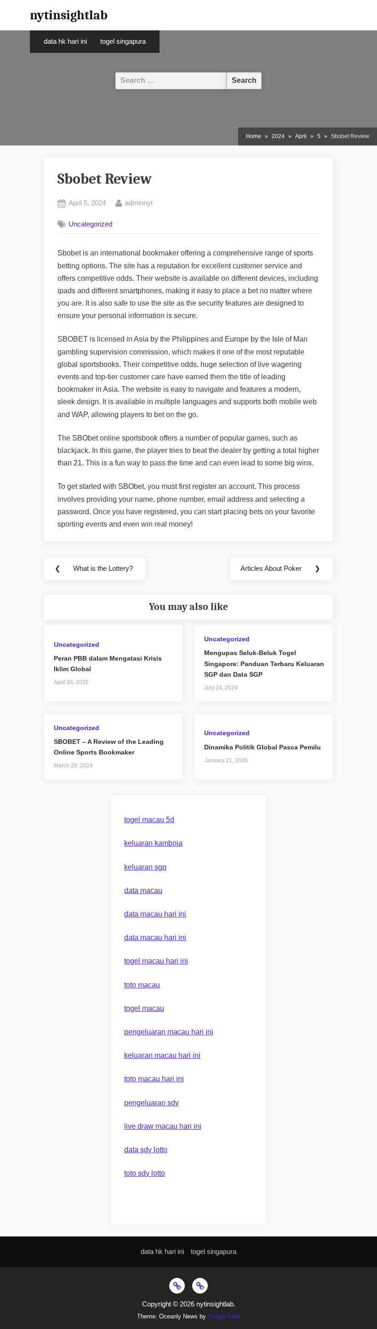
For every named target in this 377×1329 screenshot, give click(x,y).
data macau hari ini (155, 914)
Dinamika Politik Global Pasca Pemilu (262, 747)
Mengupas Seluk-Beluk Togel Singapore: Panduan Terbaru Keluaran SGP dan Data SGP (264, 664)
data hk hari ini (65, 41)
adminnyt (139, 202)
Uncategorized (90, 224)
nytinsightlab (69, 15)
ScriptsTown (224, 1316)
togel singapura (123, 41)
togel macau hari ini (156, 961)
